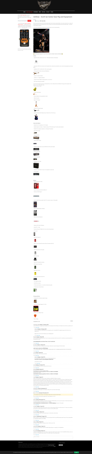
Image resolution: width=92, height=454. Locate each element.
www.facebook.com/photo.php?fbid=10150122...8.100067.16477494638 (45, 373)
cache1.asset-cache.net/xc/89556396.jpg (40, 348)
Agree (76, 452)
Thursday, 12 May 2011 (39, 377)
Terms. (54, 446)
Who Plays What (23, 15)
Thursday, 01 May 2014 (41, 426)
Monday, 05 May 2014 (41, 430)
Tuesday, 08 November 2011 (40, 399)
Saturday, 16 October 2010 (40, 364)
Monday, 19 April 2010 (41, 357)
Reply (38, 327)
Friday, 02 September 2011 (42, 388)
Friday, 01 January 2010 (41, 344)
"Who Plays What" (51, 445)
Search (29, 20)
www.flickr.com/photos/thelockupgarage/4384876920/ (44, 359)
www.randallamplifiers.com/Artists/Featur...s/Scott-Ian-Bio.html (44, 341)
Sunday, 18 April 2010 (39, 352)
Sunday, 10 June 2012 (40, 406)
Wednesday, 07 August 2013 (42, 416)
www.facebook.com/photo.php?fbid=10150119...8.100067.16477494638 (45, 371)
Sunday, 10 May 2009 (40, 336)
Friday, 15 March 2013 (40, 411)
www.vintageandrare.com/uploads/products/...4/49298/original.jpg (44, 403)
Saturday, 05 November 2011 (44, 392)
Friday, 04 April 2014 (40, 421)
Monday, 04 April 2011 (40, 369)
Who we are (20, 442)
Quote (37, 327)
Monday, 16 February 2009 (44, 324)
